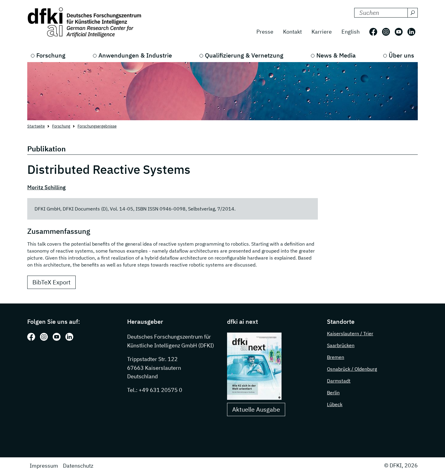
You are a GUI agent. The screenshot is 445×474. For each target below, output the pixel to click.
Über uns (401, 55)
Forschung (50, 55)
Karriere (322, 31)
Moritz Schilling (46, 187)
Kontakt (292, 31)
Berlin (333, 392)
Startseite (36, 126)
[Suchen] (412, 13)
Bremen (335, 357)
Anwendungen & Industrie (135, 55)
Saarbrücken (340, 345)
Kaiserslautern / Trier (350, 333)
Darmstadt (339, 381)
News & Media (336, 55)
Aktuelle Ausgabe (256, 409)
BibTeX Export (51, 282)
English (350, 31)
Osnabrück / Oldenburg (352, 369)
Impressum (44, 465)
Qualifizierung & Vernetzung (244, 55)
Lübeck (334, 404)
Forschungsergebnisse (97, 126)
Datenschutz (78, 465)
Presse (264, 31)
